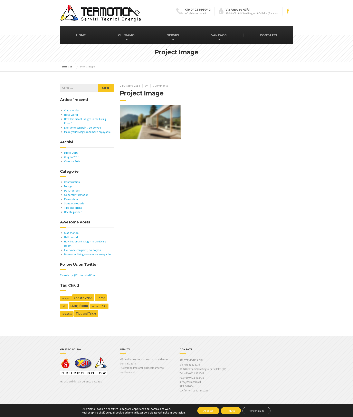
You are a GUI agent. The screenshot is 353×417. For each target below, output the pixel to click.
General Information (76, 195)
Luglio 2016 (71, 153)
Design (68, 186)
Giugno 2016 (71, 157)
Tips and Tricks (73, 208)
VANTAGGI (219, 35)
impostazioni (177, 412)
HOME (81, 35)
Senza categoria (74, 203)
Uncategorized (73, 212)
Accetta (208, 411)
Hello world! (71, 115)
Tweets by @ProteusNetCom (78, 275)
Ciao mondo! (71, 110)
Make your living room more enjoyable (87, 132)
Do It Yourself (72, 190)
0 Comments (160, 85)
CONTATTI (268, 35)
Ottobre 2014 (72, 161)
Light (64, 306)
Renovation (67, 314)
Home (100, 298)
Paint (104, 306)
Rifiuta (231, 411)
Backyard (66, 298)
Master (95, 306)
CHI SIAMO (126, 35)
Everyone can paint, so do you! (83, 127)
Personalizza (256, 411)
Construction (72, 182)
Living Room (79, 306)
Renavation (71, 199)
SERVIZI (173, 35)
